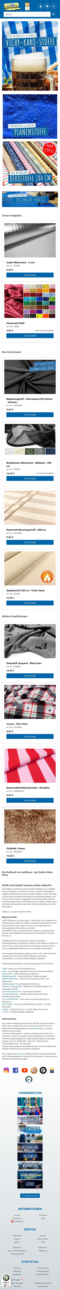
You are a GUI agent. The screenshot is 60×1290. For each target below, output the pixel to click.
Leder (4, 971)
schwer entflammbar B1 (11, 991)
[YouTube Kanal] (24, 1070)
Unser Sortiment (43, 1268)
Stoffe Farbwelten (42, 1274)
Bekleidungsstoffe (9, 976)
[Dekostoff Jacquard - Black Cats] (30, 641)
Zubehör (5, 1009)
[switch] (6, 1286)
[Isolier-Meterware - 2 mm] (30, 240)
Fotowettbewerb (43, 1271)
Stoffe (4, 969)
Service (17, 1242)
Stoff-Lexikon (43, 1286)
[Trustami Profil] (28, 1079)
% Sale (5, 1012)
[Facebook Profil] (15, 1070)
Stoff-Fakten (15, 1280)
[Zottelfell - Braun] (30, 826)
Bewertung (43, 1251)
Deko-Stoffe (7, 974)
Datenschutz (17, 1218)
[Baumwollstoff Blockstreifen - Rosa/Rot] (30, 766)
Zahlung (43, 1236)
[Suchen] (53, 14)
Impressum (43, 1215)
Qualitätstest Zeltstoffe (42, 1283)
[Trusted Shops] (43, 1070)
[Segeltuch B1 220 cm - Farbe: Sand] (30, 568)
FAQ (42, 1242)
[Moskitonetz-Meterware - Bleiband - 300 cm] (30, 441)
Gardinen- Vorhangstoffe (12, 986)
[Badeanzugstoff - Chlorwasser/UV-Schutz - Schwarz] (30, 377)
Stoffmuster (17, 1236)
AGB (43, 1218)
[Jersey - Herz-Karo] (30, 702)
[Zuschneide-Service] (30, 199)
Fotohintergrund (8, 984)
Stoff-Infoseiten (17, 1283)
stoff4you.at (18, 1221)
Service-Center (42, 1239)
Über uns (17, 1268)
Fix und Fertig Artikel (10, 999)
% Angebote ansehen (30, 1196)
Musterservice (19, 1054)
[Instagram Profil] (6, 1070)
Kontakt (17, 1215)
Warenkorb (17, 1247)
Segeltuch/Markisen (10, 979)
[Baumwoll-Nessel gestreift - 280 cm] (30, 508)
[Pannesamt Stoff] (30, 301)
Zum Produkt (30, 275)
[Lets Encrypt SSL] (52, 1070)
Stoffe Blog (17, 1274)
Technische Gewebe (10, 994)
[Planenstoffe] (30, 116)
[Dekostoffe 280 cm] (30, 163)
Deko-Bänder (7, 1004)
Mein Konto (43, 1247)
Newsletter (17, 1271)
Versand (17, 1239)
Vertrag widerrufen (17, 1254)
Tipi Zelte (17, 1286)
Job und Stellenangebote (17, 1251)
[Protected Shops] (33, 1070)
